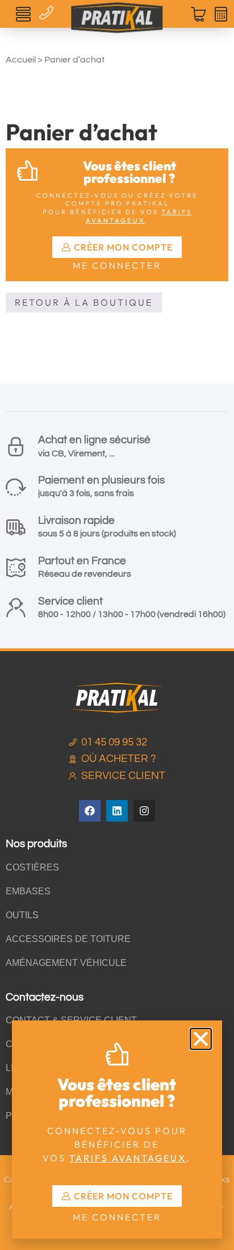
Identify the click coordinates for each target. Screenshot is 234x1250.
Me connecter (117, 265)
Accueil (21, 59)
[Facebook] (90, 811)
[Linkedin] (117, 811)
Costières (32, 867)
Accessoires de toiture (68, 939)
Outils (22, 915)
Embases (28, 891)
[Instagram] (144, 811)
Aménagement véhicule (66, 963)
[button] (23, 14)
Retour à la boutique (84, 302)
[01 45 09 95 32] (47, 10)
